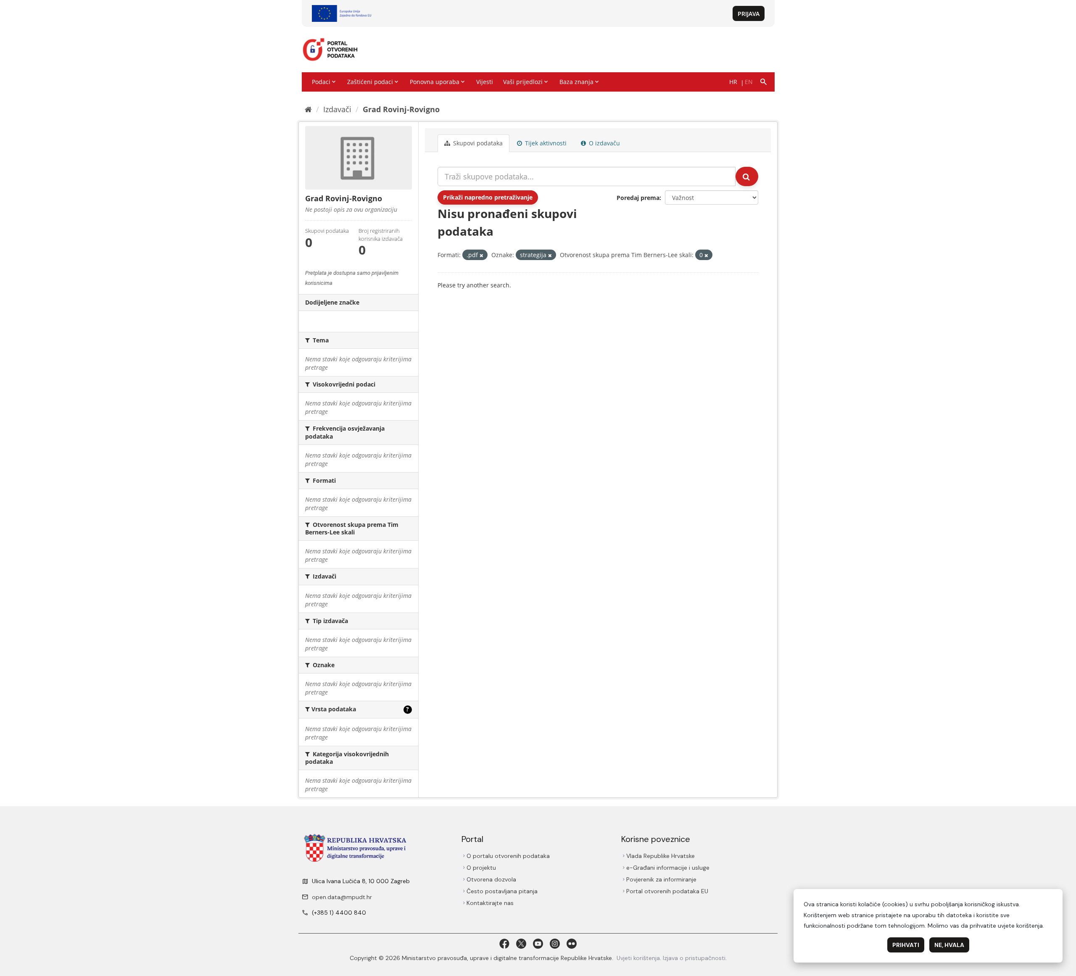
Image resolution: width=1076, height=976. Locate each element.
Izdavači (337, 109)
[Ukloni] (481, 255)
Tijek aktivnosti (545, 143)
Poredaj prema (638, 198)
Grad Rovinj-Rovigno (401, 109)
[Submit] (747, 176)
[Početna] (308, 109)
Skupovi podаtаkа (477, 143)
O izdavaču (603, 143)
